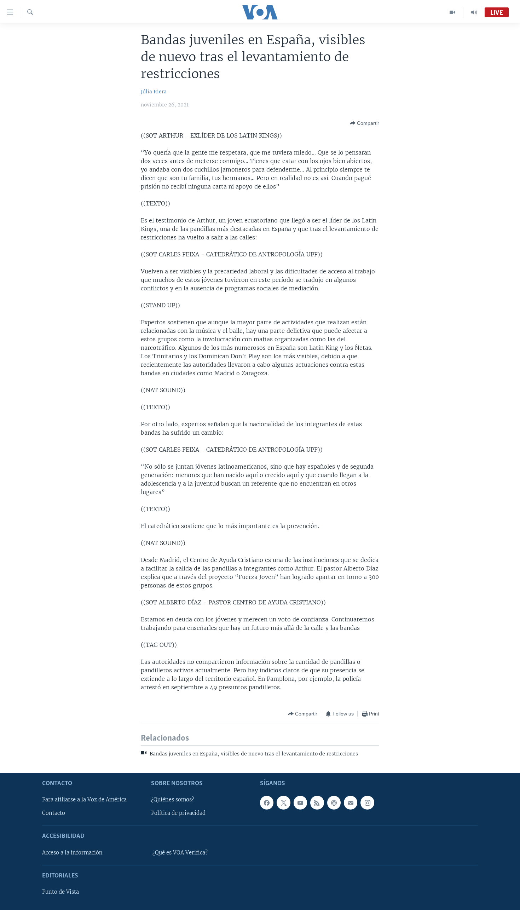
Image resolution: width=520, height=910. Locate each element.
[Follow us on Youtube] (300, 802)
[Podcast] (334, 802)
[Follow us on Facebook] (266, 802)
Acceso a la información (72, 852)
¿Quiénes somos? (172, 799)
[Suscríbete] (350, 802)
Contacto (53, 813)
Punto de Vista (60, 892)
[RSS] (317, 802)
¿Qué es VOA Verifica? (180, 852)
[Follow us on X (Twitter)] (283, 802)
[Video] (452, 12)
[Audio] (474, 12)
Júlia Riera (154, 91)
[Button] (364, 123)
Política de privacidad (178, 813)
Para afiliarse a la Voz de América (84, 799)
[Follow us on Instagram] (367, 802)
